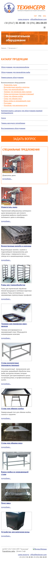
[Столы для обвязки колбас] (16, 397)
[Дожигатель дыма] (17, 164)
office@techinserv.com (38, 19)
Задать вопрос (24, 139)
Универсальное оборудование (12, 77)
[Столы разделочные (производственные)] (16, 352)
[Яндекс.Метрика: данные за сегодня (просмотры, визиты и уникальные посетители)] (40, 549)
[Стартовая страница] (24, 13)
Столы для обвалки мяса (13, 98)
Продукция (12, 48)
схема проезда (23, 19)
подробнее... (7, 179)
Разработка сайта (8, 551)
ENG (44, 16)
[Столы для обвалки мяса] (16, 432)
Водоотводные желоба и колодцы (16, 87)
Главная (3, 48)
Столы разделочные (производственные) (19, 94)
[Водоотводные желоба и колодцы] (16, 235)
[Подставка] (16, 492)
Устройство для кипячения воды (15, 105)
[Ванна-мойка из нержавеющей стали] (16, 461)
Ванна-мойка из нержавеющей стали (17, 101)
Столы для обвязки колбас (13, 96)
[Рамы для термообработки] (16, 274)
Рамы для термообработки (14, 89)
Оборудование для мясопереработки (15, 67)
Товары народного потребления (13, 123)
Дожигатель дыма (10, 85)
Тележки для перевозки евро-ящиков (18, 92)
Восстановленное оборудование (13, 128)
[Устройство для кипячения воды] (16, 521)
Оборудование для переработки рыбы (15, 72)
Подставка (7, 103)
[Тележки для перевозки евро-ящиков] (16, 313)
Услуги (3, 118)
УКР (35, 16)
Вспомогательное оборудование (13, 83)
